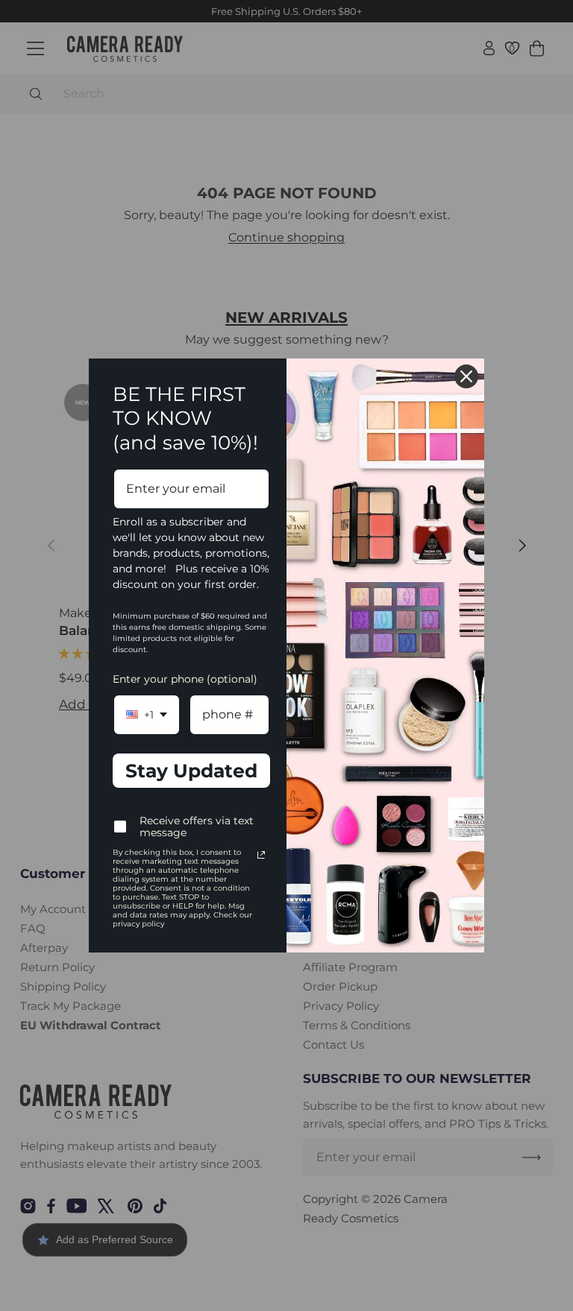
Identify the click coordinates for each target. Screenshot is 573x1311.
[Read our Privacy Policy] (261, 855)
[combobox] (147, 714)
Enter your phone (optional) (185, 679)
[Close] (466, 376)
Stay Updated (191, 770)
